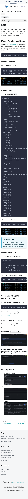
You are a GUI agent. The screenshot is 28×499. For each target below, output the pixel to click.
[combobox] (22, 6)
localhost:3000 (5, 316)
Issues (3, 474)
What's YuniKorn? (6, 436)
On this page (6, 21)
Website (3, 460)
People (3, 471)
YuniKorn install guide (11, 44)
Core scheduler (5, 450)
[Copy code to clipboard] (25, 55)
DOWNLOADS (13, 3)
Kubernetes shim (6, 452)
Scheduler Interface (7, 455)
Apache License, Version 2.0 (17, 482)
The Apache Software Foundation (18, 481)
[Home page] (2, 11)
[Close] (27, 2)
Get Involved (5, 469)
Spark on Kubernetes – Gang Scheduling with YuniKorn (13, 440)
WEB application (6, 457)
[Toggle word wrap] (22, 55)
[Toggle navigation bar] (2, 7)
